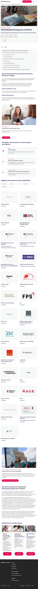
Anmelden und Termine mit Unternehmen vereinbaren (13, 58)
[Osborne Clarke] (9, 391)
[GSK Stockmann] (9, 334)
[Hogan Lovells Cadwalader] (28, 334)
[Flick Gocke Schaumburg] (9, 295)
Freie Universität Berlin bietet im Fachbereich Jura (13, 497)
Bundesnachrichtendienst (27, 264)
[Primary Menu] (36, 1)
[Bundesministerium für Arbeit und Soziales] (28, 235)
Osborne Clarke (5, 398)
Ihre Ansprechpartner (15, 580)
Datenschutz (28, 585)
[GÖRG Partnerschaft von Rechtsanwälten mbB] (28, 314)
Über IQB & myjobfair (15, 573)
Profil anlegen (7, 61)
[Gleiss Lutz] (9, 314)
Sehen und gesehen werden (9, 63)
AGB (32, 585)
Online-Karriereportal (8, 56)
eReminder (5, 40)
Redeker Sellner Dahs (6, 417)
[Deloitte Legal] (9, 277)
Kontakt (13, 578)
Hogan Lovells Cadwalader (27, 341)
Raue (21, 398)
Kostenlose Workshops (19, 554)
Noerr (21, 380)
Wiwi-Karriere (14, 566)
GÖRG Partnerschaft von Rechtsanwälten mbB (26, 322)
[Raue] (28, 391)
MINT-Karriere (14, 568)
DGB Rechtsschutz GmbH (26, 284)
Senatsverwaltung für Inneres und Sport (28, 417)
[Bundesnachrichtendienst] (28, 257)
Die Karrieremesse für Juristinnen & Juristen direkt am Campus (15, 52)
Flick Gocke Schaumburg (7, 303)
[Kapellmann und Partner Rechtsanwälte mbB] (9, 352)
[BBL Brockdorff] (9, 215)
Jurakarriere (14, 564)
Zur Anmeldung (6, 137)
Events (13, 562)
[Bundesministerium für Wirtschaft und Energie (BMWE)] (9, 257)
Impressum (22, 585)
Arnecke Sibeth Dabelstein (27, 204)
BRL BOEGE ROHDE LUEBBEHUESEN (25, 223)
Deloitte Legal (4, 284)
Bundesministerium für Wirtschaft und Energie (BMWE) (9, 265)
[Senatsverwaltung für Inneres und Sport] (28, 410)
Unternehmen (15, 571)
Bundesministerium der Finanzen (7, 243)
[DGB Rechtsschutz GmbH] (28, 277)
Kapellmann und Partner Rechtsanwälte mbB (7, 360)
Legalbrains (23, 360)
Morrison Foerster (6, 380)
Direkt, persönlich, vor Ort (9, 54)
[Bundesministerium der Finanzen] (9, 235)
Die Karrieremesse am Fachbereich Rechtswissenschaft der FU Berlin (16, 69)
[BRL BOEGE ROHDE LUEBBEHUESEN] (28, 215)
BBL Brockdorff (5, 223)
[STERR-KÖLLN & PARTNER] (9, 431)
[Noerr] (28, 372)
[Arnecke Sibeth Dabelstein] (28, 197)
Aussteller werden (27, 1)
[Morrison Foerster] (9, 372)
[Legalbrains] (28, 352)
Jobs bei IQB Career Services (17, 575)
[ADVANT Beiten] (9, 197)
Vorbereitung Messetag (30, 554)
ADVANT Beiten (5, 204)
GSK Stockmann (5, 341)
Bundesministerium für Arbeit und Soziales (28, 243)
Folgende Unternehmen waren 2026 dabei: (11, 67)
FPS (21, 303)
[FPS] (28, 295)
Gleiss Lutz (4, 321)
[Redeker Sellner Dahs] (9, 410)
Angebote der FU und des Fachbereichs (10, 480)
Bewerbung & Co (7, 554)
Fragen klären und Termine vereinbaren (12, 65)
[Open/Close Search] (33, 1)
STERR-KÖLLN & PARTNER (8, 438)
